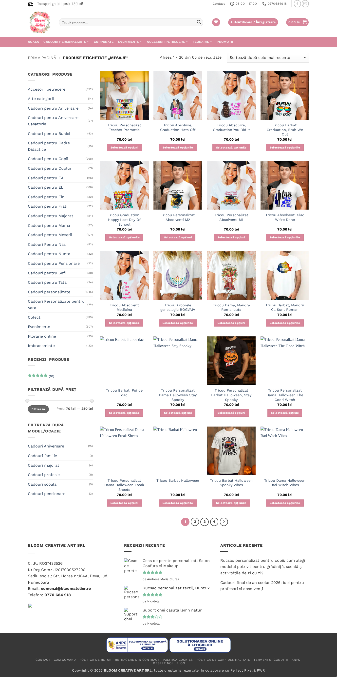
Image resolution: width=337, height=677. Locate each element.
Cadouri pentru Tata (47, 282)
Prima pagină (42, 57)
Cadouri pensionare (46, 493)
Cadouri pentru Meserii (50, 234)
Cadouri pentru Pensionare (54, 263)
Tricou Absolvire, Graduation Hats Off (177, 127)
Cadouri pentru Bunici (49, 133)
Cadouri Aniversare (46, 446)
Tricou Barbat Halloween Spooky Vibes (231, 483)
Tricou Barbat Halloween (177, 480)
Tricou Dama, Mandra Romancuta (231, 307)
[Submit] (199, 22)
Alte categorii (41, 98)
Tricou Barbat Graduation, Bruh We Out (285, 129)
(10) (41, 377)
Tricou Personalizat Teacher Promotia (124, 127)
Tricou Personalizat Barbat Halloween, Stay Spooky (231, 394)
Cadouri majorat (43, 465)
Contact (219, 3)
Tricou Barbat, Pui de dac (124, 392)
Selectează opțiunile (178, 147)
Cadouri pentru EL (45, 187)
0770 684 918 (57, 595)
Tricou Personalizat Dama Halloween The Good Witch (284, 394)
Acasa (33, 42)
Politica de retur (95, 659)
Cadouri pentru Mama (49, 225)
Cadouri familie (42, 455)
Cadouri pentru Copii (48, 158)
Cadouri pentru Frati (47, 206)
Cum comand (65, 659)
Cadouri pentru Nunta (49, 253)
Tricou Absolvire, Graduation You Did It (231, 127)
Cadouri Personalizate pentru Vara (56, 304)
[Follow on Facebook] (297, 3)
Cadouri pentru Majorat (50, 216)
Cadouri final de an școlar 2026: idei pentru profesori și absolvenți (262, 585)
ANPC (296, 659)
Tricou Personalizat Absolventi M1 (231, 217)
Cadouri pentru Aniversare (53, 108)
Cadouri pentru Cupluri (50, 168)
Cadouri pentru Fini (46, 197)
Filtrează (38, 409)
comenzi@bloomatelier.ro (66, 588)
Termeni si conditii (271, 659)
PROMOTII (225, 42)
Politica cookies (178, 659)
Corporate (103, 42)
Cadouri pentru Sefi (47, 273)
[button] (297, 22)
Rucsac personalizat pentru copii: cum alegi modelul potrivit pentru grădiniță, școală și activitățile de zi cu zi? (262, 566)
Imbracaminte (41, 345)
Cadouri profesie (44, 474)
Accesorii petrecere (166, 42)
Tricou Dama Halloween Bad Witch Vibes (284, 483)
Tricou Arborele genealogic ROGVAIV (177, 307)
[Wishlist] (216, 22)
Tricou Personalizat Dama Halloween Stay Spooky (178, 394)
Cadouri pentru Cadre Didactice (49, 146)
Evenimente (128, 42)
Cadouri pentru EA (46, 178)
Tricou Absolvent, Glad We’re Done (284, 217)
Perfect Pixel (241, 670)
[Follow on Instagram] (305, 3)
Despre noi (163, 663)
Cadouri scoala (42, 484)
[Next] (224, 522)
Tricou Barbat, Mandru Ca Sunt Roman (284, 307)
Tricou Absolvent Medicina (124, 307)
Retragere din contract (137, 659)
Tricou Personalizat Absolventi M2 (178, 217)
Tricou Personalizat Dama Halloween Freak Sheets (124, 485)
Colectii (35, 317)
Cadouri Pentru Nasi (47, 244)
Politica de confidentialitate (223, 659)
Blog (180, 663)
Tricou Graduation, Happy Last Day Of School (124, 219)
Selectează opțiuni (124, 147)
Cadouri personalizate (64, 42)
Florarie (201, 42)
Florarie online (42, 336)
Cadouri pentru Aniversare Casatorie (53, 120)
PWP (260, 670)
